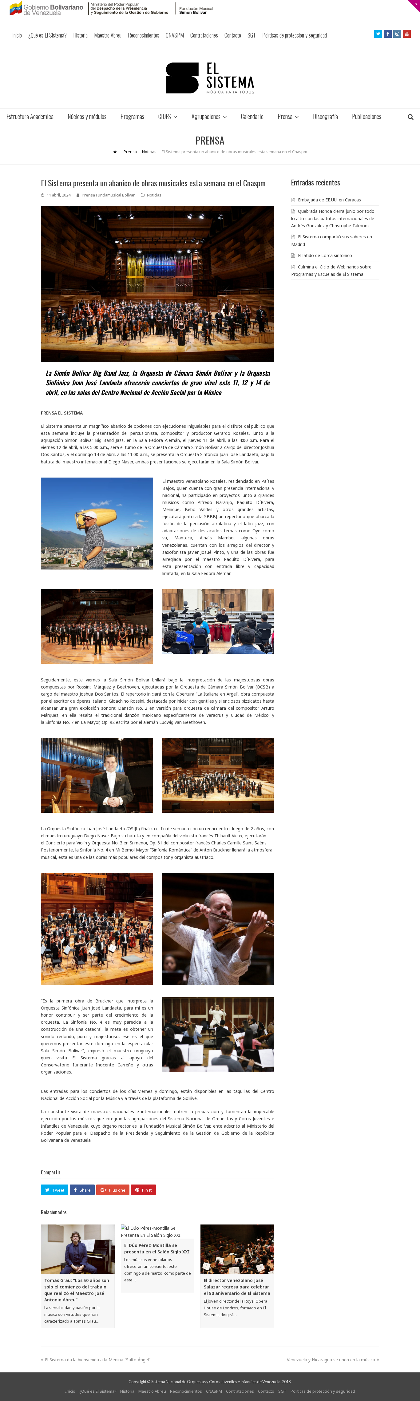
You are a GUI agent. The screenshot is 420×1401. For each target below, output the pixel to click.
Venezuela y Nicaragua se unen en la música (331, 1360)
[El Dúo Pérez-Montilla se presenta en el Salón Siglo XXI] (158, 1231)
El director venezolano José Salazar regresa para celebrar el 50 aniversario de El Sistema (237, 1286)
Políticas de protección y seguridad (294, 35)
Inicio (17, 35)
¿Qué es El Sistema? (47, 35)
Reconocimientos (143, 35)
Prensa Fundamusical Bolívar (108, 195)
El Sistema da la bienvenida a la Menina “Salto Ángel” (97, 1360)
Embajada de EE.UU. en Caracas (329, 200)
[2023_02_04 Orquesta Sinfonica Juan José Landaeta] (97, 929)
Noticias (154, 195)
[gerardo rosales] (97, 524)
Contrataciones (204, 35)
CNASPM (175, 35)
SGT (252, 35)
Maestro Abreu (107, 35)
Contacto (232, 35)
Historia (80, 35)
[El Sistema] (210, 78)
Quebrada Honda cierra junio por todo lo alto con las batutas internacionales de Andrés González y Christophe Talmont (332, 218)
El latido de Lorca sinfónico (325, 255)
